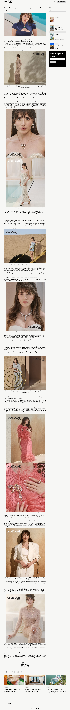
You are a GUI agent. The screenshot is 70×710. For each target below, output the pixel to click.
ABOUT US (9, 703)
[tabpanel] (14, 685)
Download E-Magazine (61, 1)
